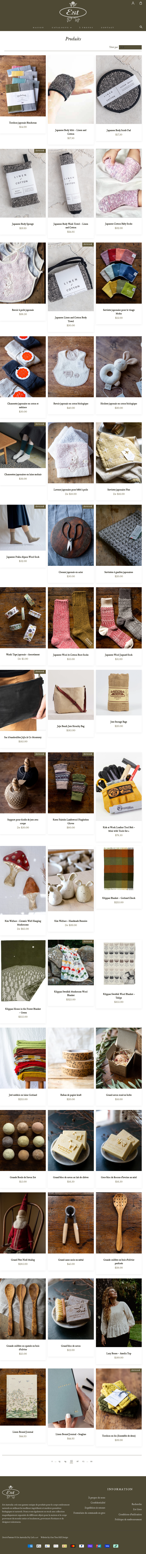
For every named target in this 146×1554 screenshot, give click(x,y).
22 (91, 1461)
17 (83, 1461)
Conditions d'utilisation (130, 1514)
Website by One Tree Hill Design (54, 1537)
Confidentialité (98, 1502)
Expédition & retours (95, 1508)
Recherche (137, 1504)
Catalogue (61, 28)
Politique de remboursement (128, 1519)
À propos (86, 28)
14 (65, 1461)
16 (77, 1461)
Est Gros (137, 1509)
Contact (107, 28)
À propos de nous (96, 1497)
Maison (38, 28)
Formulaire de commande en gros (89, 1513)
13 (59, 1461)
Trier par (113, 47)
